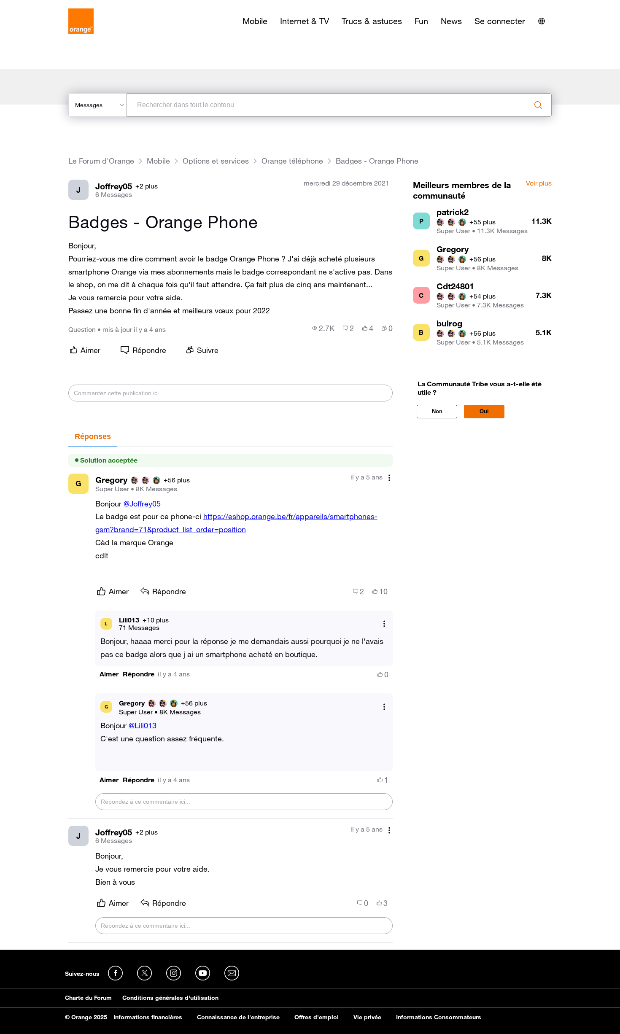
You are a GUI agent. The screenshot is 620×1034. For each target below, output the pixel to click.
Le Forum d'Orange (101, 160)
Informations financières (147, 1017)
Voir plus (539, 183)
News (451, 21)
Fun (421, 21)
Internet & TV (304, 21)
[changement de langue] (541, 21)
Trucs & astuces (372, 21)
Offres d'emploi (316, 1017)
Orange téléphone (292, 160)
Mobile (255, 21)
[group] (323, 328)
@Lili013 (142, 725)
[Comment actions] (389, 478)
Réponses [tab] (93, 436)
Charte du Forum (88, 998)
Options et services (216, 160)
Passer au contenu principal (44, 6)
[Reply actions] (384, 623)
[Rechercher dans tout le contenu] (538, 105)
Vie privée (367, 1017)
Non (437, 411)
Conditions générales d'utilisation (170, 998)
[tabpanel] (230, 695)
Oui (484, 411)
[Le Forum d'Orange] (81, 21)
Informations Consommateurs (438, 1017)
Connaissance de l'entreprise (238, 1017)
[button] (109, 674)
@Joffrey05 (142, 503)
